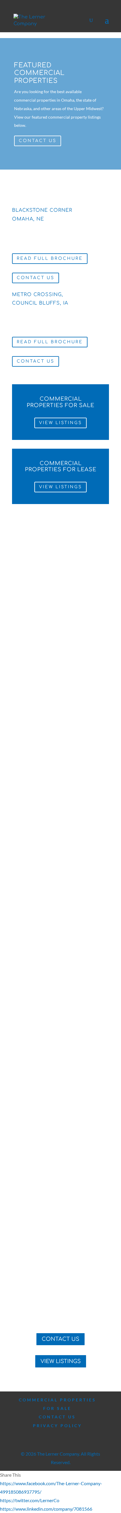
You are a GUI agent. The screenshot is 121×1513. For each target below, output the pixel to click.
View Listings (60, 423)
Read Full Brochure (50, 258)
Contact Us (37, 141)
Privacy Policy (57, 1425)
